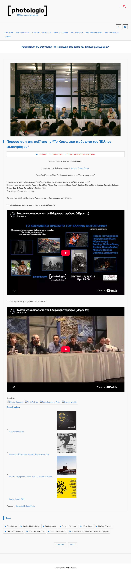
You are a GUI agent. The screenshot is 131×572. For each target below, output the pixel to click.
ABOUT (8, 37)
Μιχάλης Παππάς (104, 526)
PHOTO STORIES (61, 32)
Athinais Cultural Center (80, 168)
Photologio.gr (12, 526)
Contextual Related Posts (25, 506)
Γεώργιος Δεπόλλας (69, 526)
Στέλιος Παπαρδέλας (58, 531)
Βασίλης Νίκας (50, 526)
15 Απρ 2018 (57, 154)
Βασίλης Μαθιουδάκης (31, 526)
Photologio (43, 154)
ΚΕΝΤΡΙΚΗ (9, 32)
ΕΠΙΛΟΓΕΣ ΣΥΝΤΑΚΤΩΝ (41, 32)
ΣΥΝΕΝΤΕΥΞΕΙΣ (22, 32)
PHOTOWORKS (77, 32)
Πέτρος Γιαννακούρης (37, 531)
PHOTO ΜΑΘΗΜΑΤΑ (94, 32)
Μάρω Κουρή (87, 526)
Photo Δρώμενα (74, 154)
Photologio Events (88, 154)
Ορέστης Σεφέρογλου (15, 531)
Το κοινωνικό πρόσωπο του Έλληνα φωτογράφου (90, 531)
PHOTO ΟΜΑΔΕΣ (112, 32)
